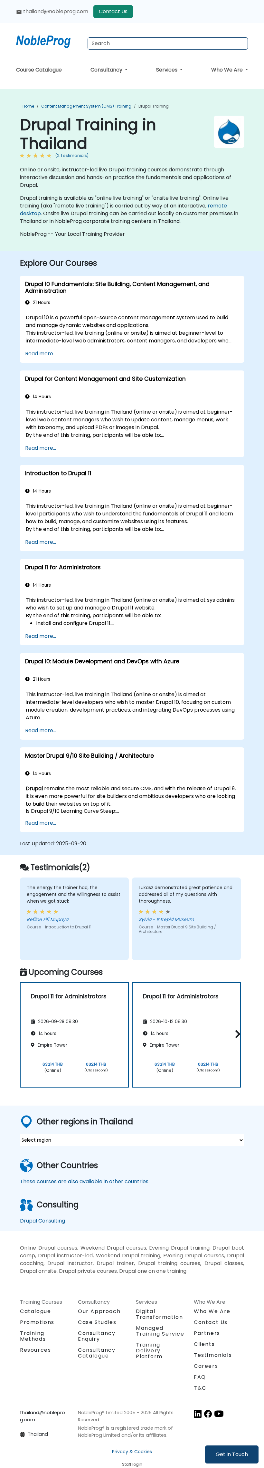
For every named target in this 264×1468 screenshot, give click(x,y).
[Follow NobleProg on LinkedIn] (198, 1413)
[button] (236, 1034)
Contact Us (113, 11)
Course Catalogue (39, 69)
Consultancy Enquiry (97, 1336)
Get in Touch (232, 1454)
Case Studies (97, 1322)
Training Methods (33, 1336)
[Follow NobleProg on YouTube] (218, 1413)
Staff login (132, 1464)
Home (28, 106)
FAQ (200, 1377)
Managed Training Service (160, 1331)
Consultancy (107, 69)
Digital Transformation (159, 1314)
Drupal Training (153, 106)
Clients (204, 1344)
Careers (206, 1366)
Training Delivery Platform (149, 1350)
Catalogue (35, 1311)
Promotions (37, 1322)
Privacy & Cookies (132, 1451)
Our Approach (99, 1311)
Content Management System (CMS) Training (86, 106)
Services (167, 69)
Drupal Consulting (42, 1220)
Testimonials (213, 1355)
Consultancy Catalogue (97, 1352)
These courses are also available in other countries (84, 1181)
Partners (207, 1333)
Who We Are (227, 69)
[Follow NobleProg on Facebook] (208, 1413)
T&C (200, 1388)
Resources (35, 1350)
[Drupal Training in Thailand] (49, 40)
